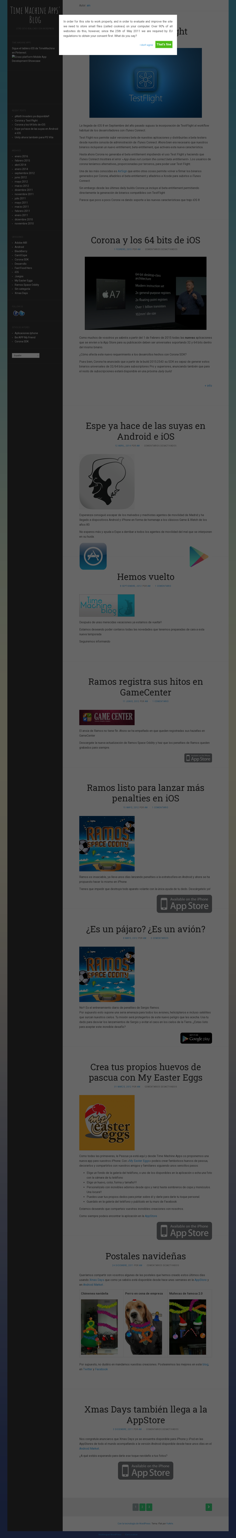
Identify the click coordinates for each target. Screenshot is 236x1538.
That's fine (164, 44)
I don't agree (146, 45)
